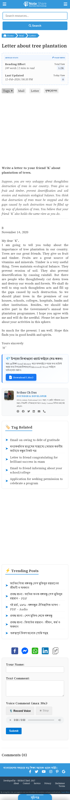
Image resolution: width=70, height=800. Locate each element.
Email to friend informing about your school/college (33, 470)
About (16, 783)
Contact (26, 783)
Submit (13, 730)
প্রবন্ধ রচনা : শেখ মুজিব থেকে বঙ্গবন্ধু (28, 616)
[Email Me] (39, 411)
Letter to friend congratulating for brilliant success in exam (31, 459)
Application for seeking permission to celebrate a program (34, 481)
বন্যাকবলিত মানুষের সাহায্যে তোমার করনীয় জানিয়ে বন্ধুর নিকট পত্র (34, 448)
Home (10, 35)
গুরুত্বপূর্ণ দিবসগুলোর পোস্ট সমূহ (26, 633)
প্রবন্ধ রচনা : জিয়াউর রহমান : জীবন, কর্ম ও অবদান (32, 624)
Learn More (65, 792)
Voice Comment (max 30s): (27, 703)
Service (37, 783)
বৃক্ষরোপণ (51, 91)
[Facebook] (23, 411)
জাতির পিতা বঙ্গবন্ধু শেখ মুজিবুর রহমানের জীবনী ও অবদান (32, 585)
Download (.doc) (23, 377)
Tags (6, 91)
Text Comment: (18, 678)
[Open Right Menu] (65, 4)
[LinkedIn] (34, 411)
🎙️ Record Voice (20, 710)
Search (36, 25)
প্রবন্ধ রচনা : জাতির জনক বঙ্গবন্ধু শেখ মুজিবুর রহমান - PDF (33, 596)
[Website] (18, 411)
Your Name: (15, 664)
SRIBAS (21, 780)
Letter (32, 35)
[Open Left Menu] (4, 4)
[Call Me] (44, 411)
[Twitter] (28, 411)
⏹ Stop (44, 710)
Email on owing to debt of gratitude (32, 440)
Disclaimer (60, 783)
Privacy (47, 783)
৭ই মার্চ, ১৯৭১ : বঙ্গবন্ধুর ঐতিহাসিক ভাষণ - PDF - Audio (32, 607)
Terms (62, 786)
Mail (21, 35)
